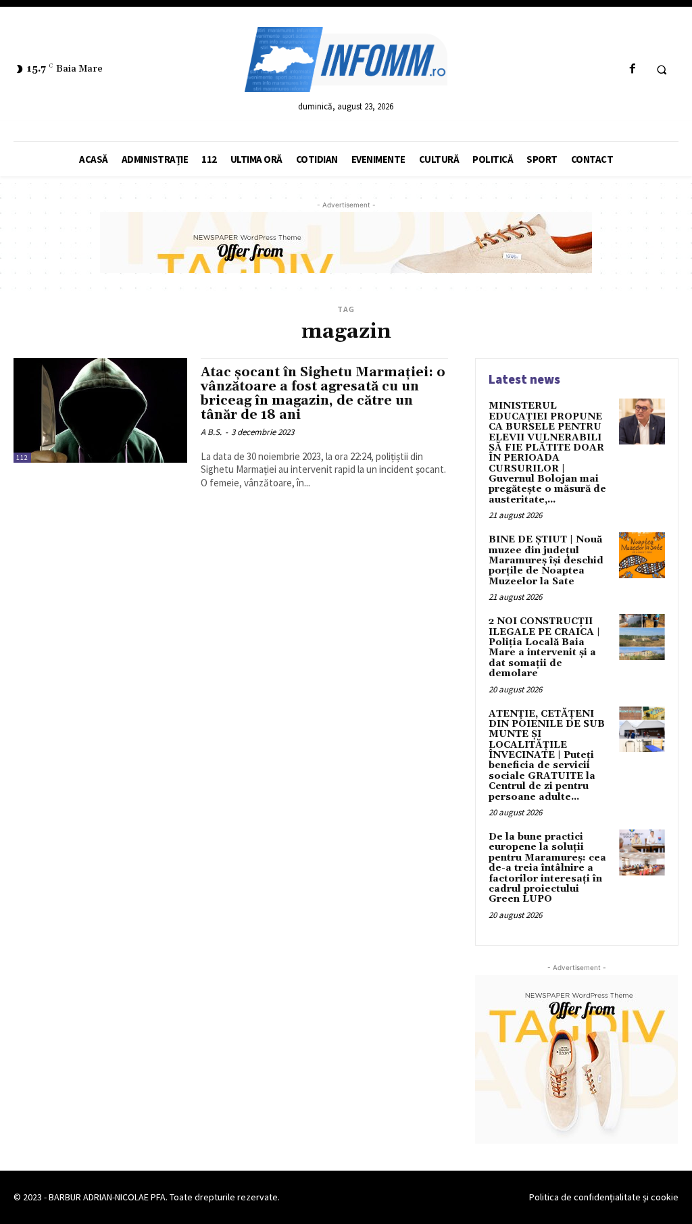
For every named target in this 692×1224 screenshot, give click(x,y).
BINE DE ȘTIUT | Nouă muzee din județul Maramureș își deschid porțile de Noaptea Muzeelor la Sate (546, 561)
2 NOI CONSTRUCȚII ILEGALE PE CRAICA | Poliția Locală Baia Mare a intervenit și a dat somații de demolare (544, 647)
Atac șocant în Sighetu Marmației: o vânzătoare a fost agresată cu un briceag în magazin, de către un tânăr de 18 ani (323, 393)
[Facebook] (632, 69)
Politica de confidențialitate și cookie (603, 1197)
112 (22, 457)
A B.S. (211, 432)
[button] (661, 69)
